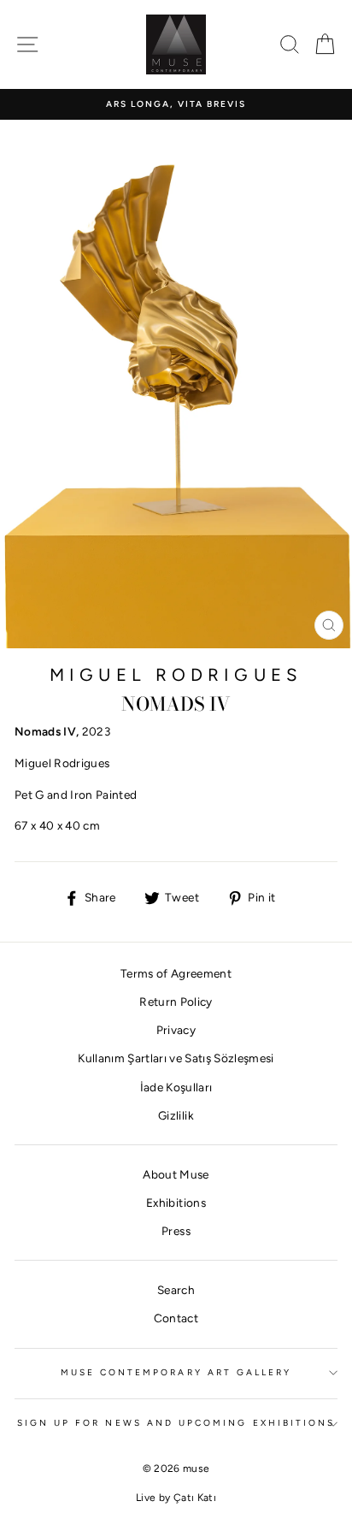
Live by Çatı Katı (176, 1498)
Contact (176, 1318)
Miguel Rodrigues (176, 675)
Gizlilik (176, 1115)
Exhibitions (176, 1202)
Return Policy (175, 1001)
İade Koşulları (176, 1087)
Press (176, 1231)
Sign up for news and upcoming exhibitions (176, 1422)
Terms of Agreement (176, 973)
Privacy (176, 1030)
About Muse (175, 1174)
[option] (176, 104)
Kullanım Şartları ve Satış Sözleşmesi (176, 1058)
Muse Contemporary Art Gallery (176, 1372)
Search (176, 1290)
